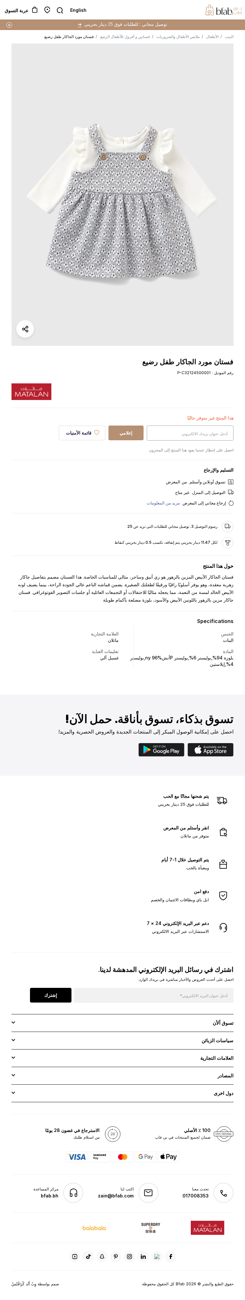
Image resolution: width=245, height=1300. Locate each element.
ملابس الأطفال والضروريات (178, 36)
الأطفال (212, 36)
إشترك (50, 995)
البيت (229, 36)
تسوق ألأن (223, 1023)
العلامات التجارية (217, 1058)
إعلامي (126, 432)
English (78, 10)
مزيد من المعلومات (163, 502)
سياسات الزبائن (218, 1040)
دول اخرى (224, 1093)
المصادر (226, 1076)
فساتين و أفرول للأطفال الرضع (125, 36)
